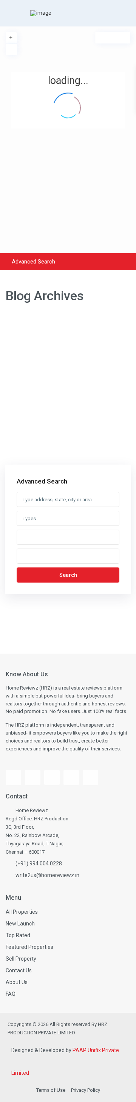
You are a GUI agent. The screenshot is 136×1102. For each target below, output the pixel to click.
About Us (17, 982)
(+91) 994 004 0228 (38, 863)
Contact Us (19, 970)
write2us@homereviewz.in (47, 875)
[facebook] (13, 777)
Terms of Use (50, 1090)
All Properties (22, 912)
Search (68, 575)
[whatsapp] (90, 777)
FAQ (10, 994)
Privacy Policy (85, 1090)
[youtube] (32, 777)
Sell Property (21, 959)
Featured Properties (29, 947)
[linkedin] (71, 777)
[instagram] (52, 777)
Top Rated (18, 935)
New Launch (20, 924)
